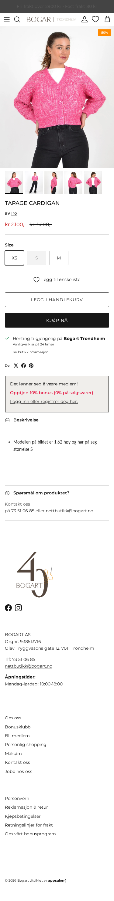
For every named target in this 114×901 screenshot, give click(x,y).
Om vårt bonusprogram (30, 834)
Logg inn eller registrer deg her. (44, 401)
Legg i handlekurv (57, 299)
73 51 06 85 (22, 510)
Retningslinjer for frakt (29, 825)
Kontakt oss (17, 762)
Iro (14, 213)
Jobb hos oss (18, 771)
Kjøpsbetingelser (23, 816)
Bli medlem (17, 735)
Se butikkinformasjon (30, 352)
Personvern (17, 798)
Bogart (23, 880)
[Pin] (31, 365)
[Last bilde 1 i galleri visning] (57, 97)
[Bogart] (51, 19)
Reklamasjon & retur (26, 807)
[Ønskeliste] (96, 19)
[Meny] (6, 19)
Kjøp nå (57, 320)
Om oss (13, 718)
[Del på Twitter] (16, 365)
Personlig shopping (26, 744)
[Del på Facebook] (23, 365)
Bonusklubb (17, 727)
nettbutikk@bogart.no (69, 510)
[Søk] (20, 19)
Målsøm (13, 753)
